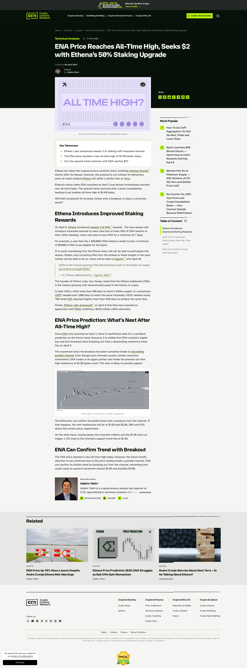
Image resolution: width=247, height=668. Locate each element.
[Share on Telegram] (178, 97)
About (104, 632)
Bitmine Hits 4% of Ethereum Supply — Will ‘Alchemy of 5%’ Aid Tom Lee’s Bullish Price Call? (178, 178)
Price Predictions (153, 605)
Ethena (86, 178)
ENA (65, 333)
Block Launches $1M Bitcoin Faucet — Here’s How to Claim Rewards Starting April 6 (178, 155)
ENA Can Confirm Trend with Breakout (175, 251)
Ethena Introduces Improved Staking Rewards (177, 230)
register (119, 258)
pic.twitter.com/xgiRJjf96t (74, 269)
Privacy (123, 632)
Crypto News (124, 605)
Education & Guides (182, 605)
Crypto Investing (153, 616)
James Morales (166, 579)
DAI (69, 299)
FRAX (77, 309)
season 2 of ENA (100, 227)
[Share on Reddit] (169, 97)
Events (176, 616)
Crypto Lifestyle (180, 611)
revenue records (138, 170)
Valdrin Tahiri (73, 72)
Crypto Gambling (208, 611)
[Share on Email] (183, 97)
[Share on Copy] (187, 97)
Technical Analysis (94, 30)
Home (58, 30)
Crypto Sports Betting (210, 616)
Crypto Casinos (207, 605)
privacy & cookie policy (22, 656)
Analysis (68, 30)
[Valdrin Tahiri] (66, 488)
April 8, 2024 (102, 275)
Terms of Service (138, 632)
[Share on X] (160, 97)
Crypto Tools (151, 621)
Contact (113, 632)
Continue (20, 662)
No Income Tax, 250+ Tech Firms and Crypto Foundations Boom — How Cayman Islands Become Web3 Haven (179, 203)
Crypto (78, 30)
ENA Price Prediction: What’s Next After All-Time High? (176, 240)
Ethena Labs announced (78, 305)
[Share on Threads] (164, 97)
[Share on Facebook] (174, 97)
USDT (58, 295)
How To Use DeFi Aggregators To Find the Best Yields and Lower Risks (178, 133)
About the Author (88, 479)
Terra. (127, 178)
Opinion (121, 611)
